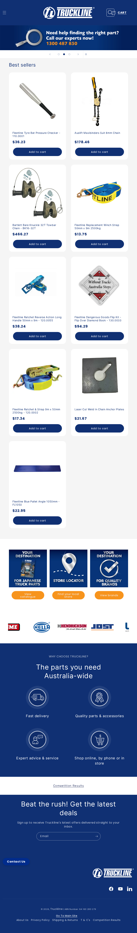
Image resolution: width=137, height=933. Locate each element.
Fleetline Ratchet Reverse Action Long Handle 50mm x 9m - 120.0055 (37, 319)
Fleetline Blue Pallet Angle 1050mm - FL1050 (36, 503)
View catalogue (28, 595)
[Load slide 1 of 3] (58, 54)
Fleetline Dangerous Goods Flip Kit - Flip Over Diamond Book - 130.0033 (98, 319)
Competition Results (107, 920)
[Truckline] (68, 12)
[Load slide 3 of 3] (69, 54)
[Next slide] (78, 54)
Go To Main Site (66, 916)
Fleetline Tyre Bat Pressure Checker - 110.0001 (36, 134)
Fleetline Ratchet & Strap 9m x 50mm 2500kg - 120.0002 (36, 411)
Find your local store (68, 595)
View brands (109, 595)
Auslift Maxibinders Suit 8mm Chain (97, 132)
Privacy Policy (40, 920)
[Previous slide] (50, 54)
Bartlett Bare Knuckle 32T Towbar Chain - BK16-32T (34, 226)
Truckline (56, 909)
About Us (22, 920)
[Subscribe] (96, 836)
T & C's (85, 920)
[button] (4, 13)
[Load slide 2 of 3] (64, 54)
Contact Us (16, 862)
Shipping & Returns (65, 920)
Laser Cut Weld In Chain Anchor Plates (99, 409)
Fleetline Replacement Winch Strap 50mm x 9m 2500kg (97, 226)
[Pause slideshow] (87, 54)
